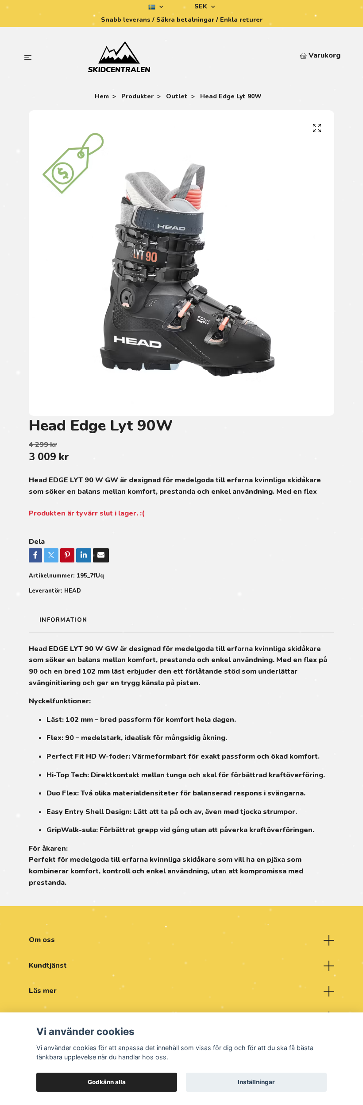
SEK (201, 6)
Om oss (42, 940)
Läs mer (43, 991)
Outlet (177, 96)
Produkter (137, 96)
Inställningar (256, 1082)
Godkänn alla (107, 1082)
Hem (102, 96)
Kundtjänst (48, 965)
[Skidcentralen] (167, 56)
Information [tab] (63, 620)
